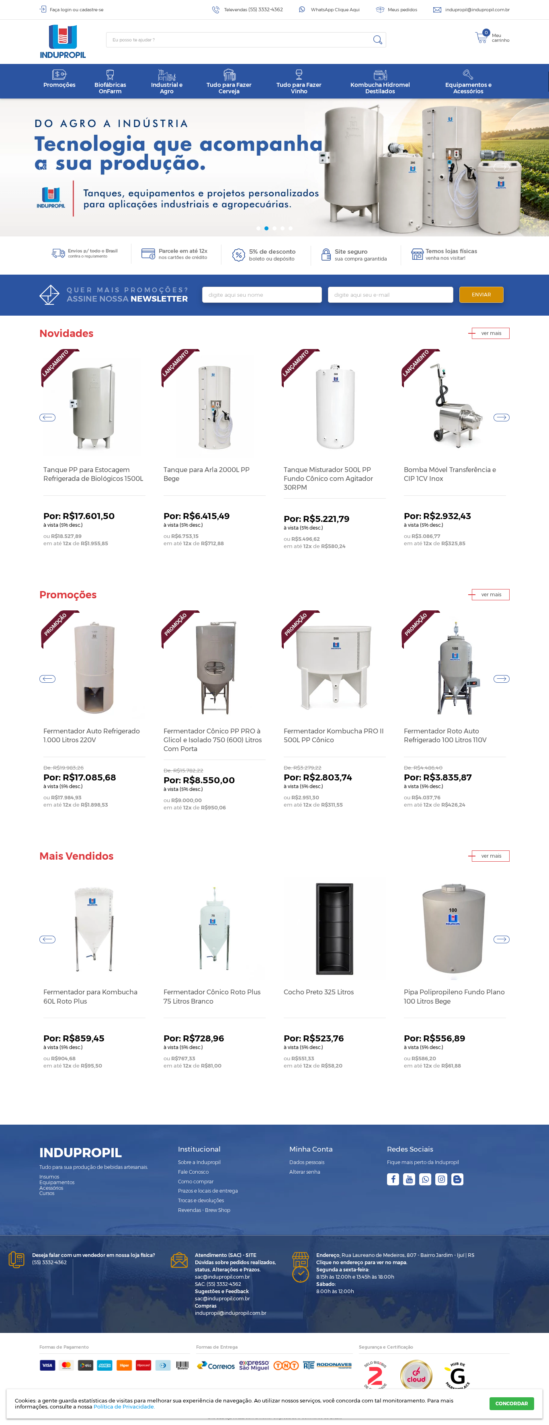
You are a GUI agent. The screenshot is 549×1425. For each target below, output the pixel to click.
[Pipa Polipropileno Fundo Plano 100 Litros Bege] (455, 929)
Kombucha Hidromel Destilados (380, 87)
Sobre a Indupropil (199, 1162)
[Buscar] (377, 39)
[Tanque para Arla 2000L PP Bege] (215, 406)
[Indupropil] (72, 41)
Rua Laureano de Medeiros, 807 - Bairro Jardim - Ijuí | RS (395, 1255)
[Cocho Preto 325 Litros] (335, 929)
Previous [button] (47, 167)
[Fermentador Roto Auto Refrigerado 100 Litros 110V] (455, 668)
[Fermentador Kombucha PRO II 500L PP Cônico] (335, 668)
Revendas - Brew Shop (204, 1210)
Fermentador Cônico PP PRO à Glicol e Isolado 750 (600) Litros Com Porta (213, 740)
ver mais (491, 333)
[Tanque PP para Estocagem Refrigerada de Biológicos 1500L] (94, 406)
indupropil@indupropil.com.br (477, 9)
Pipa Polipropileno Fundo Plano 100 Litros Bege (454, 996)
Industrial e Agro (166, 87)
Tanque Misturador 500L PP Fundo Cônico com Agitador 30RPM (328, 479)
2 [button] (266, 228)
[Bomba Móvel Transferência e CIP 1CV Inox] (455, 406)
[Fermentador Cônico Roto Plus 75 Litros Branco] (215, 929)
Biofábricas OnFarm (110, 87)
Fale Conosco (193, 1172)
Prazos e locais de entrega (208, 1191)
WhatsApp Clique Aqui (335, 9)
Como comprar (195, 1182)
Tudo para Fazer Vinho (299, 87)
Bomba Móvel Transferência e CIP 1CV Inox (450, 474)
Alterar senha (304, 1172)
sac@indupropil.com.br (222, 1277)
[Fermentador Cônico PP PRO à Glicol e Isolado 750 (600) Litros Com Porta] (215, 668)
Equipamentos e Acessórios (468, 87)
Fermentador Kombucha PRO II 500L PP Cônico (334, 735)
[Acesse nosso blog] (457, 1179)
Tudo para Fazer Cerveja (229, 87)
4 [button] (283, 228)
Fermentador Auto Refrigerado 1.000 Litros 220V (91, 735)
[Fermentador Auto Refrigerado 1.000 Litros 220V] (94, 668)
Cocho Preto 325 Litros (319, 992)
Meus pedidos (402, 9)
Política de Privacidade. (124, 1406)
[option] (274, 167)
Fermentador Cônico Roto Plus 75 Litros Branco (212, 996)
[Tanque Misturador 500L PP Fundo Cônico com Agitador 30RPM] (335, 406)
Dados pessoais (306, 1162)
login (66, 9)
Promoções (59, 84)
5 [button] (291, 228)
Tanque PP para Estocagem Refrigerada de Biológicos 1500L (93, 474)
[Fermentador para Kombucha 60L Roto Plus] (94, 929)
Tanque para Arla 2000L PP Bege (207, 474)
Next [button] (502, 167)
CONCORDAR (512, 1403)
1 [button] (258, 228)
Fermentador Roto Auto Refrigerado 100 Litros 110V (445, 735)
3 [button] (274, 228)
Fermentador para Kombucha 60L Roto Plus (90, 996)
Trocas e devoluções (201, 1200)
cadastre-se (91, 9)
